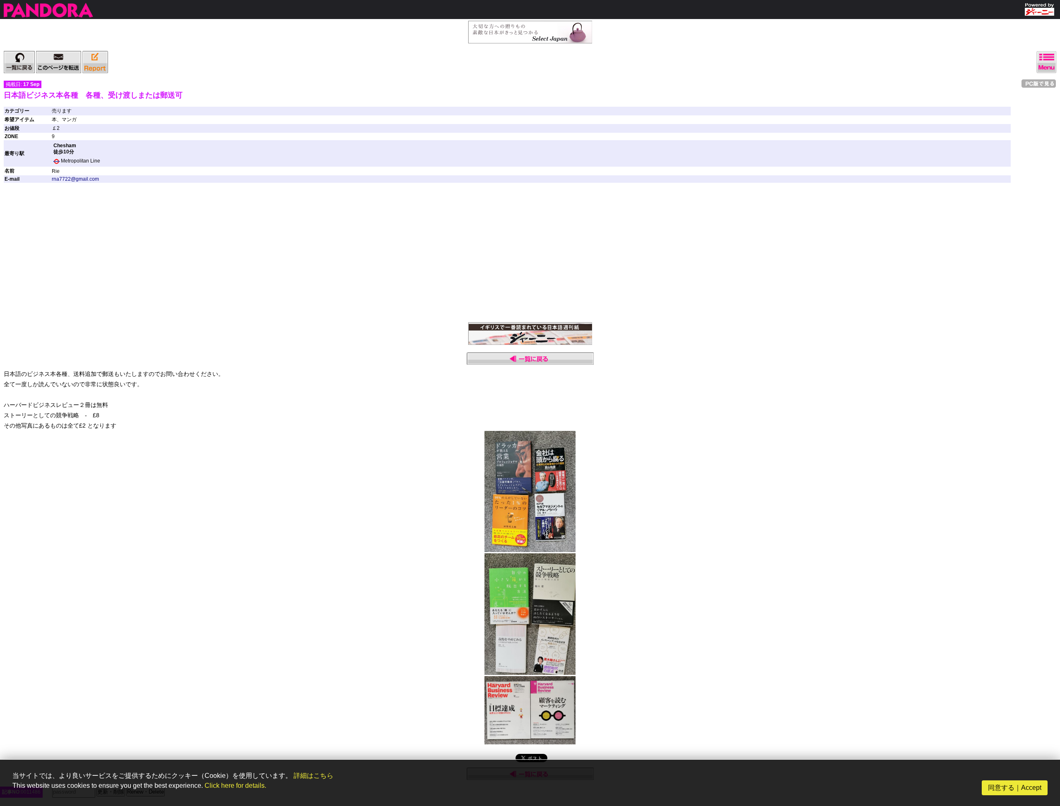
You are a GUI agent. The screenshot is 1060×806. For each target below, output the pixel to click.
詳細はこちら (313, 775)
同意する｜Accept (1014, 787)
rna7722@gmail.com (75, 179)
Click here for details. (235, 785)
